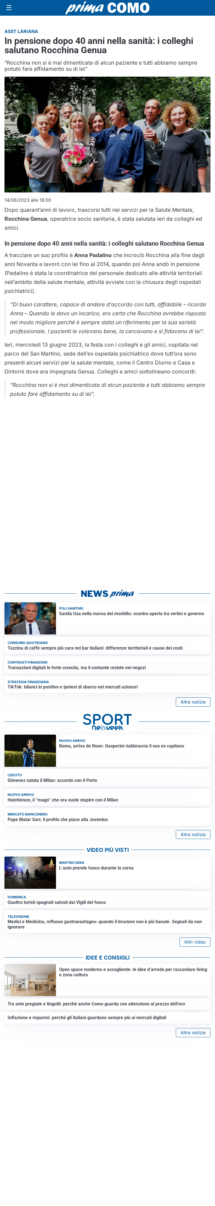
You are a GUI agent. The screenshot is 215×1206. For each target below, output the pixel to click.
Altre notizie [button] (193, 702)
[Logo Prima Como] (107, 7)
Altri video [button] (195, 942)
